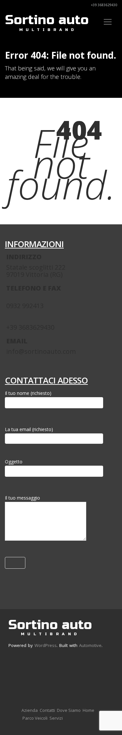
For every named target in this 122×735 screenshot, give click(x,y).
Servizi (56, 718)
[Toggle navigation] (108, 21)
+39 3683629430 (103, 5)
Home (88, 710)
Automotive (90, 645)
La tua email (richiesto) (29, 429)
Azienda (29, 710)
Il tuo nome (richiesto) (28, 393)
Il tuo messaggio (22, 498)
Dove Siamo (69, 710)
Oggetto (13, 461)
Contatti (47, 710)
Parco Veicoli (34, 718)
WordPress (45, 645)
